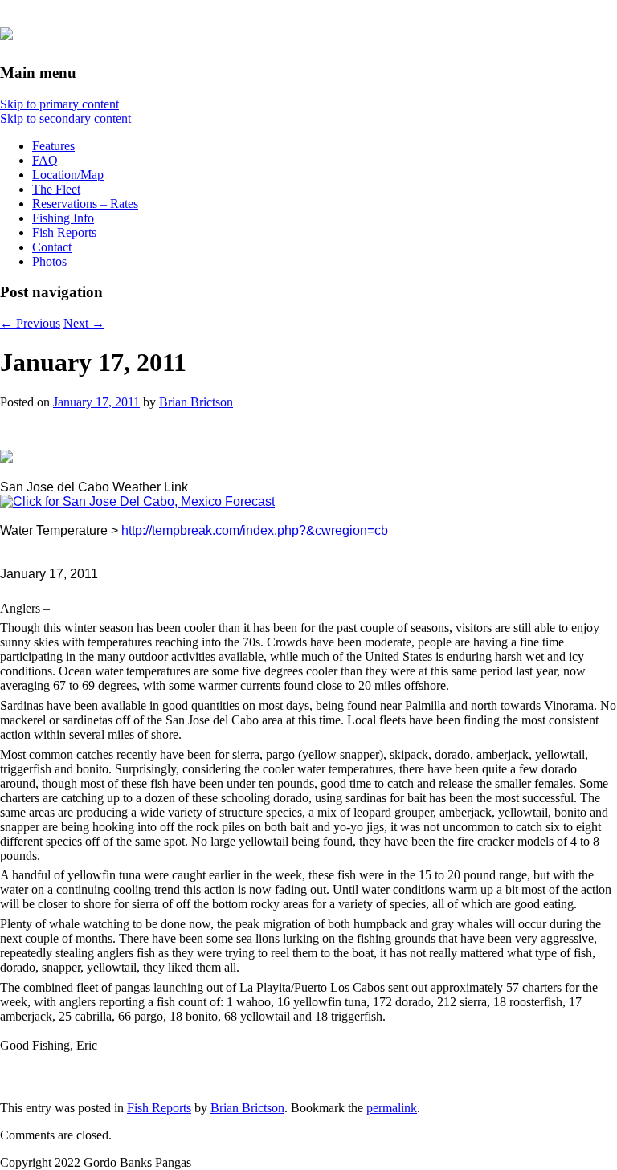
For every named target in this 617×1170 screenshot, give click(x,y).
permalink (391, 1108)
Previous (30, 323)
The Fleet (56, 189)
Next (83, 323)
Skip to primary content (59, 104)
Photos (49, 261)
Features (53, 146)
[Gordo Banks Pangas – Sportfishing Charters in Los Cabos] (6, 31)
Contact (52, 247)
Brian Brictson (196, 402)
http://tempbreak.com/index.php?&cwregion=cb (254, 530)
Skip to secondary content (65, 118)
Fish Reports (64, 232)
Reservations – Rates (85, 203)
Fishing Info (63, 218)
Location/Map (68, 174)
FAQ (45, 160)
